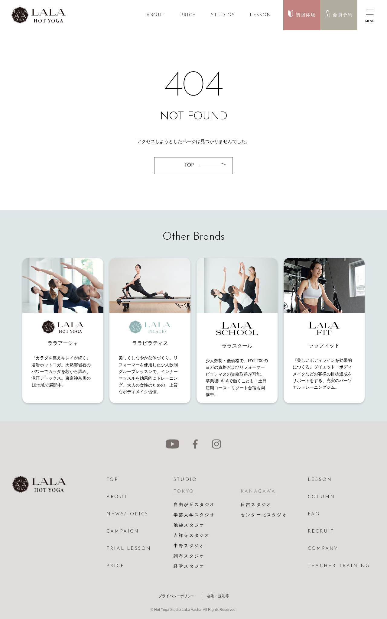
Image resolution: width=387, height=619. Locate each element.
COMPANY (323, 548)
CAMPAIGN (122, 531)
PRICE (188, 15)
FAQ (314, 514)
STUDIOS (223, 15)
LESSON (260, 15)
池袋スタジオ (189, 525)
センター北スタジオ (264, 515)
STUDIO (185, 480)
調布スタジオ (189, 556)
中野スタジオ (189, 546)
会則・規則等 (218, 596)
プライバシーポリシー (176, 596)
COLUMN (321, 497)
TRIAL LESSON (128, 548)
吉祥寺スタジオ (192, 535)
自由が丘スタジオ (194, 505)
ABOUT (155, 15)
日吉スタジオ (256, 505)
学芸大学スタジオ (194, 515)
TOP (112, 480)
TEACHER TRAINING (339, 566)
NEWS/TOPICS (127, 514)
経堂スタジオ (189, 566)
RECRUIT (321, 531)
